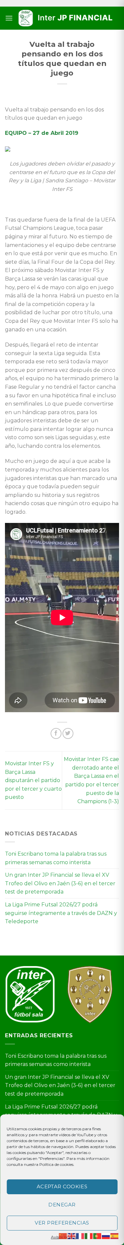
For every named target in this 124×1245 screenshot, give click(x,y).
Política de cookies (56, 1164)
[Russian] (106, 1235)
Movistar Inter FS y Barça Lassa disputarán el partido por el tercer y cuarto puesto (33, 780)
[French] (80, 1235)
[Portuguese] (97, 1235)
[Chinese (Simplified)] (63, 1235)
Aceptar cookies (62, 1186)
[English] (71, 1235)
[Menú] (9, 18)
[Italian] (89, 1235)
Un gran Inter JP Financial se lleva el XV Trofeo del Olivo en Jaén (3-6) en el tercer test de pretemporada (60, 883)
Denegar (61, 1204)
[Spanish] (114, 1235)
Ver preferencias (62, 1223)
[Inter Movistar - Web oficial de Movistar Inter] (66, 18)
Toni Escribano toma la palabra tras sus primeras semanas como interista (55, 858)
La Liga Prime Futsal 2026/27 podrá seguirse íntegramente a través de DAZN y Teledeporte (61, 913)
